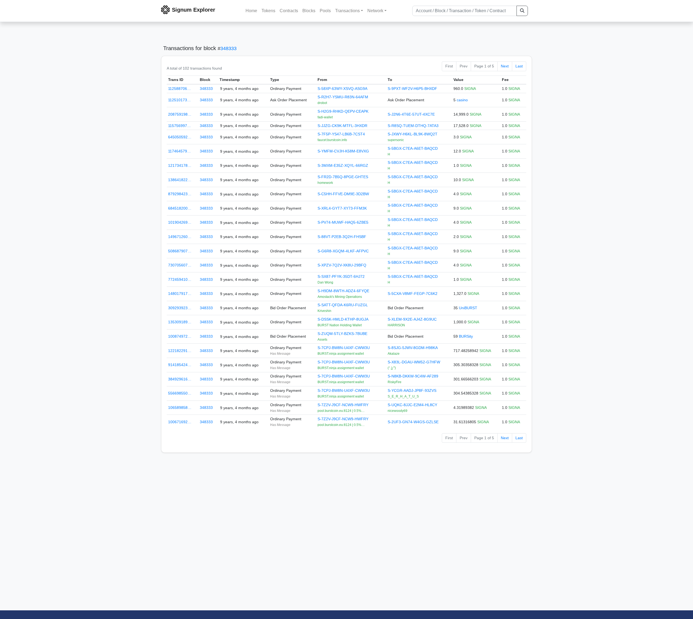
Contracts (289, 10)
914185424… (179, 365)
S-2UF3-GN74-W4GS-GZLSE (413, 422)
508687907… (179, 251)
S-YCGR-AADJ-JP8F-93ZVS (412, 390)
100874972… (179, 336)
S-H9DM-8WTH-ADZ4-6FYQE (343, 291)
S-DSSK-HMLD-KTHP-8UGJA (343, 319)
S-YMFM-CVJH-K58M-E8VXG (343, 151)
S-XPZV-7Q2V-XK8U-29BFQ (342, 265)
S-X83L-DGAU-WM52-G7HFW (414, 362)
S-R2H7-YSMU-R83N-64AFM (343, 97)
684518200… (179, 208)
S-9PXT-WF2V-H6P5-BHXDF (412, 88)
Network (375, 10)
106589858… (179, 407)
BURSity (466, 336)
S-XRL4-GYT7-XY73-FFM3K (342, 208)
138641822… (179, 180)
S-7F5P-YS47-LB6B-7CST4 (341, 134)
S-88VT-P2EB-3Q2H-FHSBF (342, 236)
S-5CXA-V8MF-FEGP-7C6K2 (412, 293)
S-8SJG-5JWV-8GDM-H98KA (413, 348)
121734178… (179, 165)
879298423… (179, 194)
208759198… (179, 114)
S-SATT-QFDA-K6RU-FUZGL (343, 305)
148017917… (179, 293)
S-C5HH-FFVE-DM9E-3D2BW (343, 194)
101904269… (179, 222)
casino (462, 100)
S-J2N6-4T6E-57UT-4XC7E (411, 114)
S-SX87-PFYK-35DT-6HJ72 (341, 276)
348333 (228, 48)
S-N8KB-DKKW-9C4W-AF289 (413, 376)
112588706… (179, 88)
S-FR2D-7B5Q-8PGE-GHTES (343, 177)
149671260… (179, 236)
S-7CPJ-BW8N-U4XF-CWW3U (344, 348)
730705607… (179, 265)
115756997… (179, 125)
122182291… (179, 350)
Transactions (347, 10)
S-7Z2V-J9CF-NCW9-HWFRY (343, 405)
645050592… (179, 137)
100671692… (179, 422)
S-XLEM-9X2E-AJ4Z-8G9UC (412, 319)
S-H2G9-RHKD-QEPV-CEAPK (343, 111)
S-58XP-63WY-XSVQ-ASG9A (342, 88)
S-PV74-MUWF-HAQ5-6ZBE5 (343, 222)
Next (505, 66)
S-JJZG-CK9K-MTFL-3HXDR (342, 125)
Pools (325, 10)
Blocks (308, 10)
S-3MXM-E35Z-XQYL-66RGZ (343, 165)
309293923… (179, 308)
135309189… (179, 322)
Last (519, 66)
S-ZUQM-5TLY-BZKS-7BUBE (342, 333)
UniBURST (468, 308)
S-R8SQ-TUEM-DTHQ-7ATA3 (413, 125)
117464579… (179, 151)
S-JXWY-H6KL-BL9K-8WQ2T (412, 134)
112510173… (179, 100)
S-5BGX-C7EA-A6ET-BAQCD (413, 148)
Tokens (268, 10)
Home (251, 10)
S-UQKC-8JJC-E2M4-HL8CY (412, 405)
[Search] (522, 11)
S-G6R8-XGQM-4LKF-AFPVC (343, 251)
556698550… (179, 393)
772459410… (179, 279)
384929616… (179, 379)
